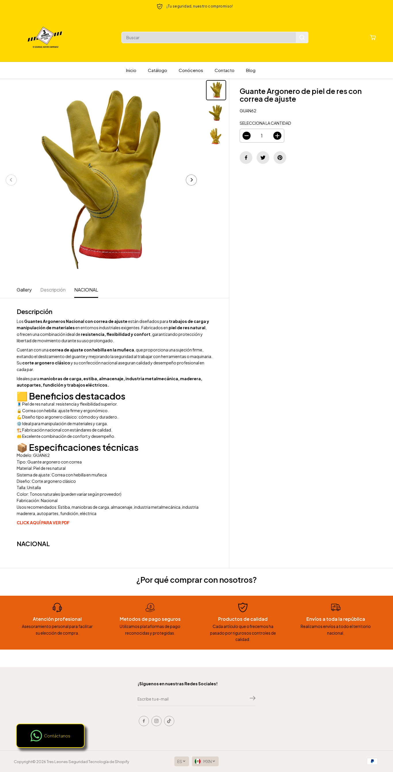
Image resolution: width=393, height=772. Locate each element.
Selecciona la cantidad (265, 123)
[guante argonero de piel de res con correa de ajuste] (101, 180)
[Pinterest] (280, 157)
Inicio (131, 70)
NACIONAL (86, 290)
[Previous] (11, 180)
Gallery (24, 290)
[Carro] (373, 37)
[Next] (191, 180)
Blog (250, 70)
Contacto (224, 70)
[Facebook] (246, 157)
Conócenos (191, 70)
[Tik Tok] (169, 721)
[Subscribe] (252, 699)
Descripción (53, 290)
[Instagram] (156, 721)
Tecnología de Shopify (108, 761)
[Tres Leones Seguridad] (45, 37)
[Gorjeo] (263, 157)
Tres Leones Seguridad (67, 761)
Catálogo (157, 70)
